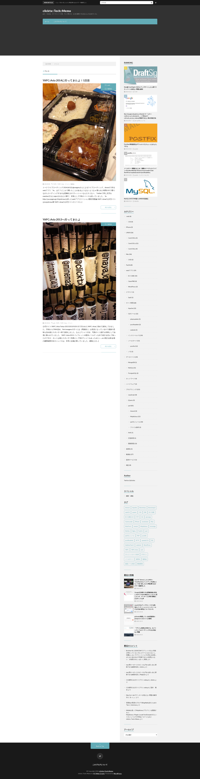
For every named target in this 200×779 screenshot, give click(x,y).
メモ (129, 351)
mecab (136, 526)
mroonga (153, 526)
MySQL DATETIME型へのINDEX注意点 (136, 199)
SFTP (137, 540)
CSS (129, 222)
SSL (152, 540)
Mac (127, 254)
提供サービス (130, 460)
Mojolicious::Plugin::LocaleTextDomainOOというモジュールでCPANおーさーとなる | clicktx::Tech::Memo (141, 717)
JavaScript (131, 395)
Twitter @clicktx (129, 480)
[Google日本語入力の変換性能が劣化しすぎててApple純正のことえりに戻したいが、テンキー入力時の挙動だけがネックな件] (128, 596)
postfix (136, 148)
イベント (67, 184)
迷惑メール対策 (130, 564)
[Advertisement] (100, 40)
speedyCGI (145, 540)
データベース (130, 357)
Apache (130, 308)
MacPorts (128, 526)
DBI (145, 512)
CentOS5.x (132, 243)
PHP (129, 433)
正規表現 (131, 438)
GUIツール (131, 314)
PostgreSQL (132, 373)
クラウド (129, 292)
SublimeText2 (129, 545)
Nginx (134, 531)
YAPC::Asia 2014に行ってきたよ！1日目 (66, 80)
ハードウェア (130, 384)
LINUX (128, 232)
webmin (132, 330)
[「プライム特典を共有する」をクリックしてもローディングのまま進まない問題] (128, 631)
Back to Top (100, 746)
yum (142, 550)
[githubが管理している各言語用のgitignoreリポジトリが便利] (128, 620)
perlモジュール (141, 120)
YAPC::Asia (61, 184)
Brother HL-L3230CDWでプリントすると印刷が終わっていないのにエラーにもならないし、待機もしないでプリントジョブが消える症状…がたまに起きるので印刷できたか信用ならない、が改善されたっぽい (141, 655)
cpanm (134, 512)
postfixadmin (134, 324)
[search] (151, 2)
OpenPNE (131, 281)
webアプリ (129, 270)
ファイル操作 (134, 427)
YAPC (55, 184)
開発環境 (131, 443)
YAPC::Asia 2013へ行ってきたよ (62, 219)
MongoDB (131, 362)
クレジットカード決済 (132, 554)
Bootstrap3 (151, 507)
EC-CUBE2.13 (129, 517)
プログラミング (131, 389)
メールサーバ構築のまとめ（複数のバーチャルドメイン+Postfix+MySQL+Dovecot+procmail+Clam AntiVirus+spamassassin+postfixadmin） (140, 170)
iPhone (128, 227)
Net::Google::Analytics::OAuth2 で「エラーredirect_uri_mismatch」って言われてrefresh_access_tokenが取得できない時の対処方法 (140, 116)
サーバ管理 (129, 303)
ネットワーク (130, 378)
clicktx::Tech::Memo (57, 10)
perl (109, 85)
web (127, 216)
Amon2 (132, 411)
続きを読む (108, 207)
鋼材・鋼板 (129, 496)
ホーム (47, 21)
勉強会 (110, 89)
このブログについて (60, 21)
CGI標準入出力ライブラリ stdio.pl (137, 680)
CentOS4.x (132, 238)
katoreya (134, 705)
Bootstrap (142, 507)
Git (142, 517)
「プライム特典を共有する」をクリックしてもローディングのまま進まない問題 (145, 630)
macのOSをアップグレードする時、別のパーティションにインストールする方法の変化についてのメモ (145, 607)
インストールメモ (144, 175)
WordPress (132, 287)
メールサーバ (132, 341)
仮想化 (128, 449)
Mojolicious (134, 416)
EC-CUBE (131, 276)
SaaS (129, 297)
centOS (127, 512)
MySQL (137, 201)
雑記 (127, 465)
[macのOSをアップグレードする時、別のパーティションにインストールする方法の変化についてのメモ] (128, 609)
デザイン (144, 554)
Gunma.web (128, 521)
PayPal (128, 265)
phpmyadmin (134, 319)
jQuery (130, 400)
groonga (148, 517)
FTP (137, 517)
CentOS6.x (132, 249)
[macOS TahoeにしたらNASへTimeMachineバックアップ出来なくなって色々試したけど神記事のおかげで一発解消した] (128, 583)
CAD (136, 91)
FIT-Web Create (99, 773)
